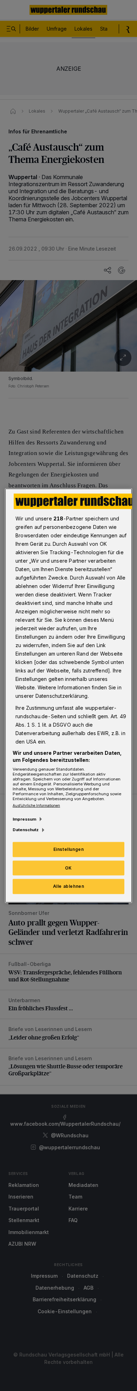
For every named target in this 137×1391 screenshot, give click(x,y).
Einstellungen (68, 849)
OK (68, 867)
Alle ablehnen (68, 886)
